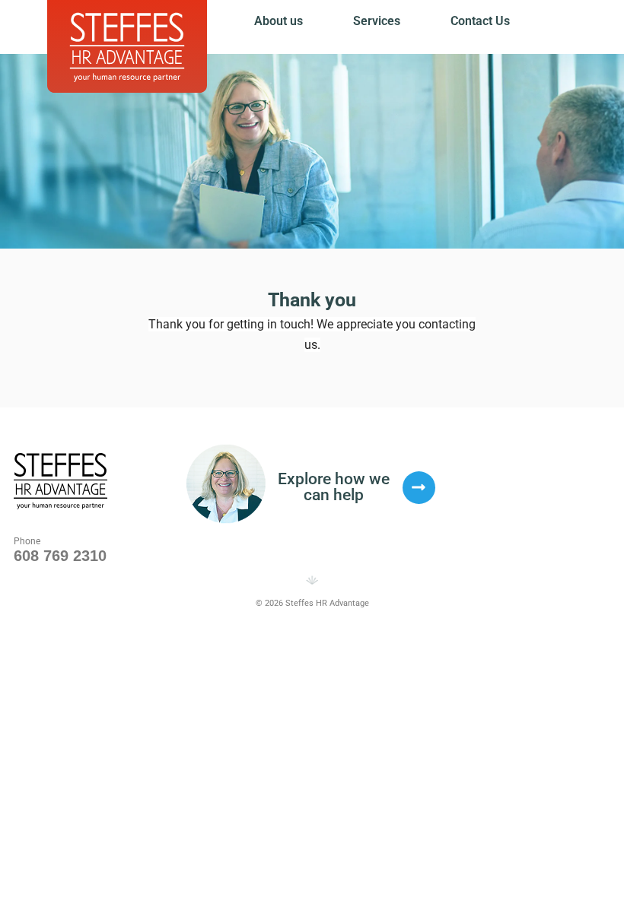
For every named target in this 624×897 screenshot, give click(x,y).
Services (376, 21)
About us (278, 21)
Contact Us (480, 21)
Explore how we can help (334, 487)
